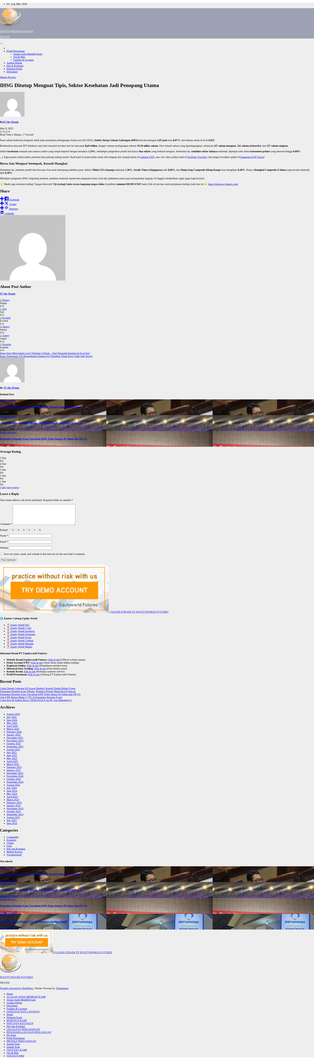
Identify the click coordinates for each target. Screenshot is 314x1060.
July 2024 (12, 787)
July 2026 (12, 717)
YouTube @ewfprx (197, 157)
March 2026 (13, 728)
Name (4, 535)
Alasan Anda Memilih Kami (27, 54)
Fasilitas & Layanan (23, 60)
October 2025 (14, 743)
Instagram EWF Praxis (252, 157)
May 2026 (12, 723)
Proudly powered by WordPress (17, 988)
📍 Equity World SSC (18, 625)
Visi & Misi (19, 57)
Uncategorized (14, 854)
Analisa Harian (14, 62)
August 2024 (13, 785)
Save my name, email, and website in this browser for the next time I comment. (44, 554)
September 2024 (15, 782)
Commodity (13, 837)
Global (10, 843)
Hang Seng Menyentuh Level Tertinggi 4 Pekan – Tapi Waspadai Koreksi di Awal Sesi (45, 353)
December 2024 (15, 773)
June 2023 (12, 823)
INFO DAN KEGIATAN (20, 1023)
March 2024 (13, 799)
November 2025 (15, 740)
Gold (9, 845)
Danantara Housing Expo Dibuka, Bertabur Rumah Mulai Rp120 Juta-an (41, 423)
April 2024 (12, 796)
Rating (4, 530)
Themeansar (62, 988)
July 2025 (12, 752)
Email (4, 541)
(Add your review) (9, 487)
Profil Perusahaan (16, 51)
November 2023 (15, 808)
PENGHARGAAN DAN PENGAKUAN (29, 1032)
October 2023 (14, 811)
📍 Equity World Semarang (21, 634)
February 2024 (14, 802)
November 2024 (15, 776)
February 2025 (14, 767)
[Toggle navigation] (1, 43)
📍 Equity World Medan (19, 646)
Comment (6, 524)
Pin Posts (11, 1035)
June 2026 (12, 720)
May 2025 (12, 758)
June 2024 (12, 790)
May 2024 (12, 793)
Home (10, 993)
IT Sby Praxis (10, 122)
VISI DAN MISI (15, 1055)
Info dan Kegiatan (16, 848)
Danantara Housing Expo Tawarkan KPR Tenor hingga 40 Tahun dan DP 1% (43, 438)
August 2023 (13, 817)
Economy (12, 840)
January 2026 (13, 734)
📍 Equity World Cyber (19, 628)
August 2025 (13, 749)
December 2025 (15, 737)
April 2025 (12, 761)
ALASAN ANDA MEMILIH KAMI (26, 996)
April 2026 (12, 726)
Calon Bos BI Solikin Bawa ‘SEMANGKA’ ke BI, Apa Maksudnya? (36, 700)
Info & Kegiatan (15, 65)
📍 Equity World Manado (20, 643)
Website (4, 547)
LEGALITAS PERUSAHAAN (23, 1029)
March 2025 (13, 764)
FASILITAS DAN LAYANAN (23, 1011)
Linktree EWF (147, 157)
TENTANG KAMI (17, 1050)
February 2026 (14, 731)
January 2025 (13, 770)
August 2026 (13, 714)
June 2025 (12, 755)
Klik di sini (54, 659)
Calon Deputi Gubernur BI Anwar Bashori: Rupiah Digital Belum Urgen (40, 407)
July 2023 (12, 820)
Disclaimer (12, 71)
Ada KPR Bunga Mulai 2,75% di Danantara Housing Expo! (31, 697)
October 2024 (14, 779)
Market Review (8, 77)
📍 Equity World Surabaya (21, 631)
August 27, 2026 (8, 880)
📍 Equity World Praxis (19, 637)
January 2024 (13, 805)
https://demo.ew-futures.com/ (223, 184)
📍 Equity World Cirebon (20, 640)
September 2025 (15, 746)
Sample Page (13, 1044)
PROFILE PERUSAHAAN (21, 1041)
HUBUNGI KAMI (17, 1020)
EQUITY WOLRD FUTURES (16, 31)
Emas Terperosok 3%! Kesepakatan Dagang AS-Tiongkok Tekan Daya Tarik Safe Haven (46, 356)
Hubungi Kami (14, 68)
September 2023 (15, 814)
